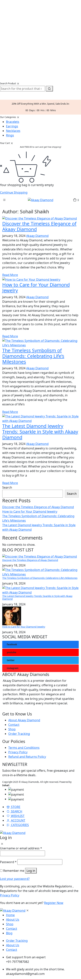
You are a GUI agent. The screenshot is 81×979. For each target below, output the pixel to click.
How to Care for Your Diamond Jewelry (29, 511)
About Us (12, 919)
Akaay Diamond (37, 236)
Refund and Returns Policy (27, 757)
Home (10, 915)
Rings (10, 135)
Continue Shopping (14, 192)
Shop (12, 729)
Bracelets (12, 122)
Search (7, 487)
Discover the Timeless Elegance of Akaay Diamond (38, 507)
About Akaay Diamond (24, 720)
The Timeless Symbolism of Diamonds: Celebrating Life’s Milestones (39, 578)
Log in (31, 871)
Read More (10, 275)
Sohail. (6, 785)
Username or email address (21, 848)
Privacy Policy (18, 752)
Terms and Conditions (24, 748)
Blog (9, 933)
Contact (13, 725)
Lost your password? (15, 879)
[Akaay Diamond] (40, 200)
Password (8, 862)
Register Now (53, 903)
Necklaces (13, 131)
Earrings (12, 126)
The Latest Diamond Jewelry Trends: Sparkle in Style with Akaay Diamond (37, 597)
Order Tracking (19, 734)
